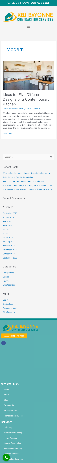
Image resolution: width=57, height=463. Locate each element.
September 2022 (10, 258)
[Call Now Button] (6, 457)
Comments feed (9, 308)
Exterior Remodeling (13, 433)
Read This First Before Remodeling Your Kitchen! (23, 181)
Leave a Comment (11, 108)
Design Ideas (25, 108)
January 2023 (9, 246)
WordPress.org (9, 312)
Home (6, 389)
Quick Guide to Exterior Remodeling (18, 177)
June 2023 (7, 225)
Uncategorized (9, 285)
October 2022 (9, 254)
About (6, 395)
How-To (6, 281)
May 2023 (7, 229)
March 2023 (8, 238)
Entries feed (8, 304)
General (6, 277)
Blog (6, 400)
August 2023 (8, 217)
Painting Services (11, 454)
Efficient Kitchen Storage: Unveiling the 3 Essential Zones (27, 185)
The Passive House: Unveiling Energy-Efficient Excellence (27, 189)
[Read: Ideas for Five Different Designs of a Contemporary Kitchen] (28, 75)
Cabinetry (8, 427)
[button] (28, 27)
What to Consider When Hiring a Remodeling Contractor (26, 173)
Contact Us (9, 405)
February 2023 (9, 241)
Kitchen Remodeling (13, 448)
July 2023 (7, 221)
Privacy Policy (10, 410)
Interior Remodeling (12, 443)
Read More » (8, 133)
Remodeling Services (13, 416)
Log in (5, 300)
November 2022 (10, 250)
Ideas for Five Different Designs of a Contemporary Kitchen (26, 99)
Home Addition (10, 438)
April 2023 (7, 233)
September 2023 (10, 213)
